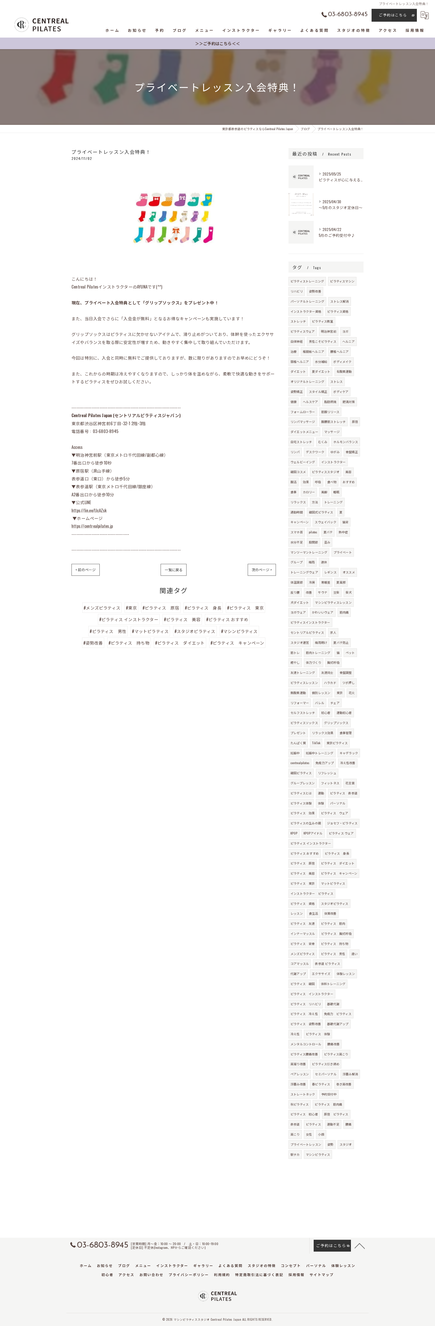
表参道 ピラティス (327, 963)
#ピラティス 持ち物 (129, 643)
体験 (321, 803)
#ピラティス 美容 (182, 619)
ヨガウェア (298, 612)
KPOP (294, 833)
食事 (294, 492)
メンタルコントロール (306, 1044)
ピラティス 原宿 (303, 863)
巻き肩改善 (344, 1084)
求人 (333, 632)
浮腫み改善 (298, 1084)
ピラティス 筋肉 (333, 923)
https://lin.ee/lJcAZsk (88, 510)
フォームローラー (303, 412)
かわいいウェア (322, 612)
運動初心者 (344, 712)
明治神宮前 (328, 331)
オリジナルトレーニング (307, 381)
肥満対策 (349, 401)
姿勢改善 (315, 291)
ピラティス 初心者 (304, 1114)
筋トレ (295, 652)
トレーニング (333, 502)
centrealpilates (300, 763)
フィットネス (330, 783)
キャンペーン (300, 522)
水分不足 (297, 542)
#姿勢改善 (93, 643)
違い (354, 954)
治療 (294, 351)
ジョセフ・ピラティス (342, 823)
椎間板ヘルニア (313, 351)
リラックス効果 (322, 733)
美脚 (324, 492)
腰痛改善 (333, 1044)
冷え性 (295, 1034)
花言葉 (350, 783)
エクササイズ (321, 973)
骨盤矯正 (352, 452)
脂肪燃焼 (330, 401)
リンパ (295, 452)
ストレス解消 (339, 301)
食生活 (313, 913)
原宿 (355, 421)
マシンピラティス (318, 1154)
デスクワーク (315, 452)
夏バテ (328, 532)
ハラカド (330, 682)
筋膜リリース (330, 412)
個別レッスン (321, 692)
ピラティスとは (301, 793)
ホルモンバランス (345, 442)
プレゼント (298, 733)
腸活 (294, 482)
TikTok (316, 743)
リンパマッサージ (303, 421)
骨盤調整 (346, 672)
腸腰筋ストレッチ (333, 421)
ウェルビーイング (303, 462)
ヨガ (345, 331)
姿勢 (330, 1144)
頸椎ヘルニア (300, 361)
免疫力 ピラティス (337, 1014)
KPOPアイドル (313, 833)
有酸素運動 (344, 371)
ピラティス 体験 (318, 1034)
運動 (321, 793)
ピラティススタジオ (325, 472)
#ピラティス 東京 (245, 607)
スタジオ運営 (300, 642)
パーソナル (337, 803)
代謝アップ (298, 973)
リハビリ (297, 291)
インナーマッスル (303, 933)
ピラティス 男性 (333, 954)
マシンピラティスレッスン (333, 602)
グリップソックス (336, 722)
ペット (350, 652)
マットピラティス (333, 883)
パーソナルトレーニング (307, 301)
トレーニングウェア (304, 572)
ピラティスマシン (342, 281)
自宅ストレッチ (301, 442)
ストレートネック (303, 1094)
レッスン (297, 913)
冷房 (312, 582)
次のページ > (262, 569)
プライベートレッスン (306, 1144)
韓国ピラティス (301, 773)
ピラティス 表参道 (343, 793)
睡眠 (336, 492)
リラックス (298, 502)
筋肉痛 (344, 612)
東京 (340, 692)
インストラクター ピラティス (312, 893)
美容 (348, 472)
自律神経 (297, 341)
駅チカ (295, 1154)
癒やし (295, 662)
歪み (327, 542)
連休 (324, 562)
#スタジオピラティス (194, 631)
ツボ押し (348, 682)
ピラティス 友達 (303, 923)
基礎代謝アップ (337, 1024)
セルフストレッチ (303, 712)
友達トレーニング (303, 672)
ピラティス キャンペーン (339, 873)
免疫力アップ (324, 763)
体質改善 (330, 913)
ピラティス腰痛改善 (304, 1054)
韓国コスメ (298, 472)
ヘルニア (348, 341)
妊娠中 (295, 753)
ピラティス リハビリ (306, 1004)
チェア (335, 703)
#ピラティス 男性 (108, 631)
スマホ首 (297, 532)
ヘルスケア (310, 401)
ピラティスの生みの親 (306, 823)
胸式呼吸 (333, 662)
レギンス (330, 572)
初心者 (326, 712)
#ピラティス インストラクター (128, 619)
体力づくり (313, 662)
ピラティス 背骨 (303, 943)
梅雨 (312, 562)
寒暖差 (326, 582)
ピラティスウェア (303, 331)
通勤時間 (297, 512)
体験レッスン (346, 973)
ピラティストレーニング (307, 281)
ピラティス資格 (337, 311)
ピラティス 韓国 (303, 984)
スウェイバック (325, 522)
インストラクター (333, 462)
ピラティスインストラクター (310, 622)
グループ (297, 562)
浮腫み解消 (350, 1074)
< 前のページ (86, 569)
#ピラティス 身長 (203, 607)
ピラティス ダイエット (337, 863)
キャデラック (349, 753)
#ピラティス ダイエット (180, 643)
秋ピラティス (300, 1104)
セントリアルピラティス (307, 632)
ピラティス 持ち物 (334, 943)
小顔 (321, 1134)
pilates (313, 532)
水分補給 (321, 361)
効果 (306, 482)
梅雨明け (321, 642)
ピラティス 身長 (337, 853)
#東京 (131, 607)
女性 (309, 1134)
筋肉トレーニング (318, 652)
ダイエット (298, 371)
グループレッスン (303, 783)
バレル (319, 703)
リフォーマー (300, 703)
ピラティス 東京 (303, 883)
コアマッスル (300, 963)
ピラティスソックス (304, 722)
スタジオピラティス (334, 903)
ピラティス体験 (301, 803)
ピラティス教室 (322, 321)
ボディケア (340, 391)
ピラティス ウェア (334, 813)
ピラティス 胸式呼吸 (336, 933)
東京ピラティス (337, 743)
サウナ (322, 592)
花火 (352, 692)
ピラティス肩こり (336, 1054)
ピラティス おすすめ (305, 853)
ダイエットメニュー (304, 431)
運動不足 (333, 1124)
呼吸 (318, 482)
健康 (294, 401)
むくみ (323, 442)
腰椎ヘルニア (339, 351)
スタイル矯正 (318, 391)
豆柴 (336, 592)
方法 (315, 502)
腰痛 (348, 1124)
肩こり (295, 1134)
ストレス (336, 381)
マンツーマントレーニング (309, 552)
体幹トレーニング (333, 984)
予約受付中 (329, 1094)
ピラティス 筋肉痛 (328, 1104)
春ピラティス (321, 1084)
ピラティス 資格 (303, 903)
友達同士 (327, 672)
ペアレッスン (300, 1074)
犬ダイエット (300, 602)
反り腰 (295, 592)
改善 (309, 592)
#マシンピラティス (239, 631)
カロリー (309, 492)
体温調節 (297, 582)
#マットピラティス (150, 631)
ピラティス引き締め (325, 1064)
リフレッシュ (327, 773)
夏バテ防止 (341, 642)
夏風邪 (341, 582)
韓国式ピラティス (321, 512)
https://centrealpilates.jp (92, 526)
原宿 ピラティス (336, 1114)
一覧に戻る (174, 569)
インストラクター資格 (306, 311)
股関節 (313, 542)
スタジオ (346, 1144)
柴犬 (349, 592)
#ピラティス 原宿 (160, 607)
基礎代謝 (333, 1004)
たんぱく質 (298, 743)
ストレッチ (298, 321)
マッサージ (332, 431)
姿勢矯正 (297, 391)
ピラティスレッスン (304, 682)
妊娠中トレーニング (320, 753)
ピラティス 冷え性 (304, 1014)
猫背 (345, 522)
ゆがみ (335, 452)
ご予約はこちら (393, 14)
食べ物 (332, 482)
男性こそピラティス (322, 341)
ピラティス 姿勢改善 (306, 1024)
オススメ (349, 572)
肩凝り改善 (298, 1064)
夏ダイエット (321, 371)
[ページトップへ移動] (360, 1246)
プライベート (343, 552)
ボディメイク (342, 361)
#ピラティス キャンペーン (237, 643)
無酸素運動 (298, 692)
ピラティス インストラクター (311, 843)
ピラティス (313, 1124)
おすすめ (349, 482)
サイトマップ (322, 1274)
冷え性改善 (347, 763)
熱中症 (343, 532)
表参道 (295, 1124)
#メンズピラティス (102, 607)
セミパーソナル (325, 1074)
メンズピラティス (303, 954)
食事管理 (346, 733)
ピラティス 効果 (303, 813)
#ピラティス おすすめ (227, 619)
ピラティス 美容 (303, 873)
